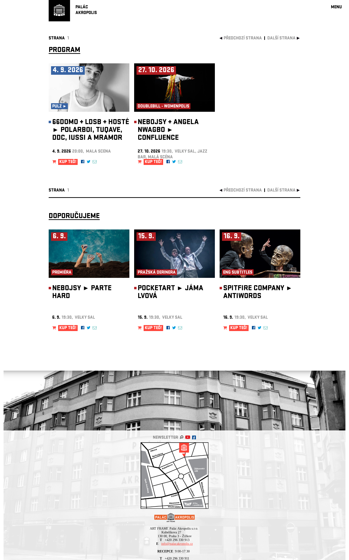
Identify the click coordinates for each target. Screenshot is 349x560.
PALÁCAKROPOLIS (86, 10)
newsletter (165, 438)
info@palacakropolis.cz (177, 544)
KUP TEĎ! (67, 162)
